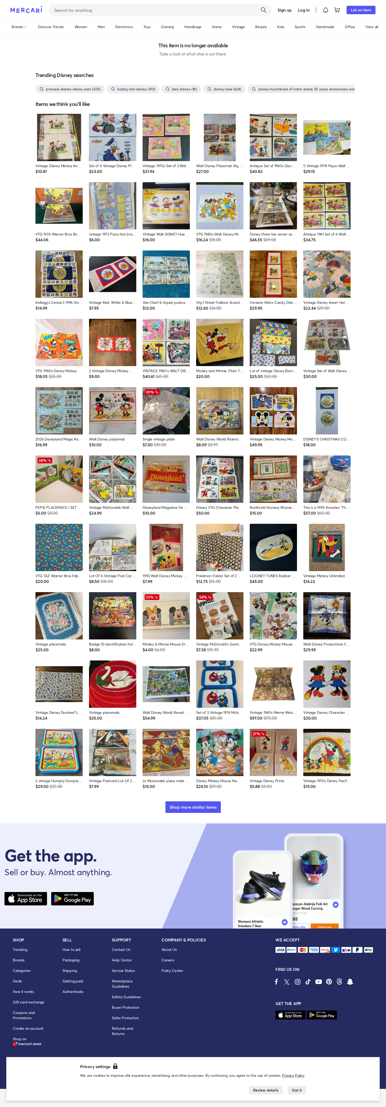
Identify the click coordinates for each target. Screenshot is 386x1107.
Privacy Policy (293, 1075)
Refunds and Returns (122, 1031)
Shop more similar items (193, 807)
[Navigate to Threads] (339, 981)
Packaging (71, 959)
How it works (23, 991)
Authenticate (73, 991)
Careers (167, 959)
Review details (265, 1090)
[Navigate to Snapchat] (350, 981)
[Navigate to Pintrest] (329, 981)
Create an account (28, 1028)
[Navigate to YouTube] (318, 981)
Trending (20, 949)
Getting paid (72, 980)
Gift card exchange (28, 1002)
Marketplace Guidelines (122, 983)
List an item (361, 9)
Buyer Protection (125, 1007)
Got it (297, 1090)
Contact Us (121, 949)
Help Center (122, 959)
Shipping (69, 970)
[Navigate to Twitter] (287, 981)
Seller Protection (125, 1017)
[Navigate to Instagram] (297, 981)
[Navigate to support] (280, 950)
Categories (21, 970)
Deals (17, 980)
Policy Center (172, 970)
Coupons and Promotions (24, 1015)
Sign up (284, 10)
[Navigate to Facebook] (276, 981)
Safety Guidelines (126, 996)
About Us (169, 949)
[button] (325, 10)
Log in (304, 10)
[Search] (263, 10)
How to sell (71, 949)
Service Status (123, 970)
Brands (18, 959)
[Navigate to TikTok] (308, 981)
